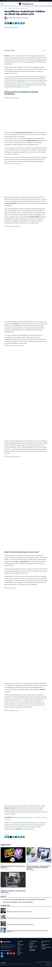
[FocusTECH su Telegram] (2, 956)
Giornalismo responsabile (32, 950)
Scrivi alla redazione (45, 947)
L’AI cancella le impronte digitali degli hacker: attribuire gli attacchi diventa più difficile (24, 899)
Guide (19, 954)
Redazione (31, 943)
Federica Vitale (12, 17)
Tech (19, 946)
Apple (2, 864)
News (27, 864)
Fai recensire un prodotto (45, 945)
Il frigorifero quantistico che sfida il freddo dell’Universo (20, 924)
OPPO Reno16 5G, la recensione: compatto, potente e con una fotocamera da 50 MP (22, 0)
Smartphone (20, 944)
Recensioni (20, 952)
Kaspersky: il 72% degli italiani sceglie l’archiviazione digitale (18, 902)
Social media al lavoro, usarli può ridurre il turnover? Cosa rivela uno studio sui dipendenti (38, 867)
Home (5, 8)
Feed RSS (43, 948)
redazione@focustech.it (6, 950)
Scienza (19, 948)
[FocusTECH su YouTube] (14, 953)
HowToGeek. (25, 87)
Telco (19, 951)
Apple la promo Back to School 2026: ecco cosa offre (19, 911)
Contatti (31, 944)
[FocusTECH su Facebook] (2, 953)
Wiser (36, 83)
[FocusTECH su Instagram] (8, 953)
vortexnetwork (48, 965)
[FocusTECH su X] (5, 953)
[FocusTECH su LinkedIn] (11, 953)
